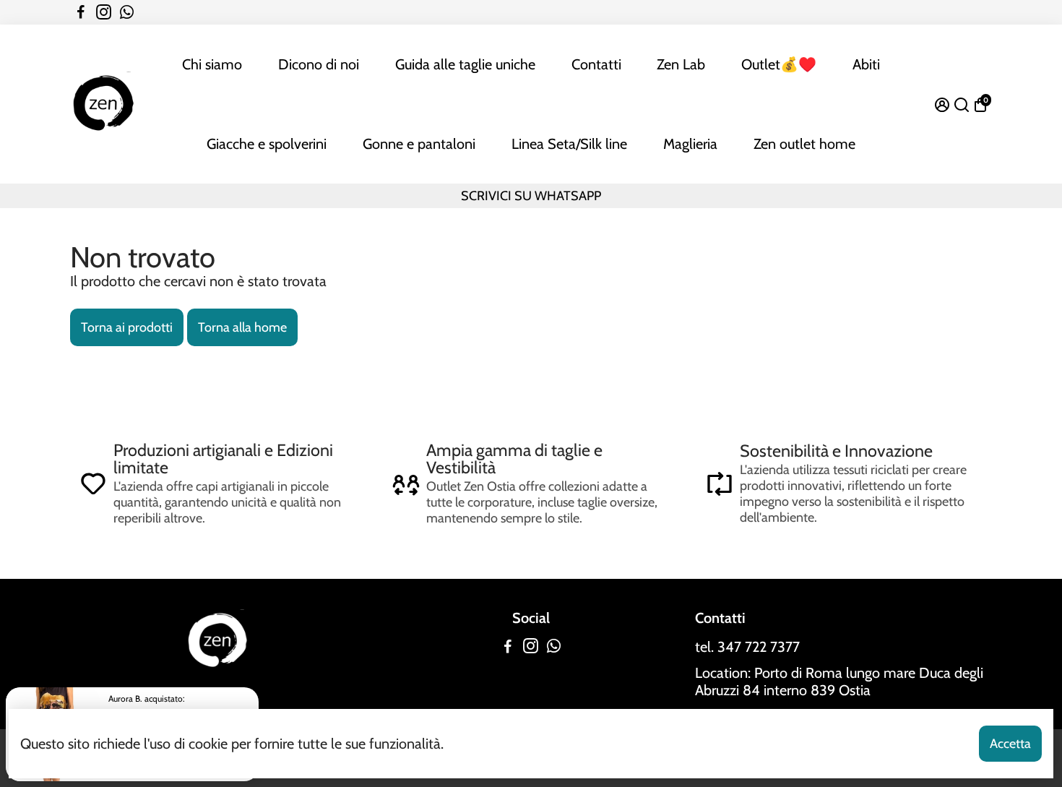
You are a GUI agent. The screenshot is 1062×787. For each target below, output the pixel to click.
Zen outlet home (804, 143)
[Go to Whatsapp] (126, 12)
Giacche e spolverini (267, 143)
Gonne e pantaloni (419, 143)
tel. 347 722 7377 (747, 646)
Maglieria (690, 143)
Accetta (1010, 744)
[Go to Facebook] (81, 12)
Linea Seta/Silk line (569, 143)
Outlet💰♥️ (778, 64)
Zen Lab (681, 64)
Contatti (596, 64)
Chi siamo (212, 64)
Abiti (866, 64)
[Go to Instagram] (104, 12)
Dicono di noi (318, 64)
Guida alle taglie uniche (465, 64)
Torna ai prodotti (127, 327)
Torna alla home (242, 327)
